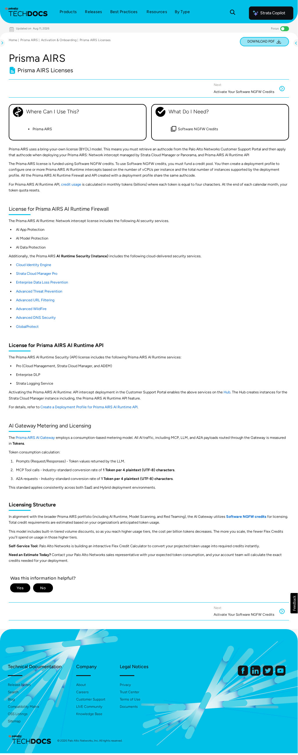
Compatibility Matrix (23, 707)
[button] (294, 603)
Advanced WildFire (31, 309)
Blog (11, 699)
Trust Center (129, 692)
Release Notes (19, 685)
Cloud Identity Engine (33, 265)
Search (13, 692)
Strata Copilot (272, 12)
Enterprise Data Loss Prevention (42, 282)
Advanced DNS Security (36, 317)
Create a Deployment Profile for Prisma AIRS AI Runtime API (89, 407)
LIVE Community (89, 707)
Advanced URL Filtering (35, 300)
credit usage (71, 184)
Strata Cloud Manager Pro (36, 273)
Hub (227, 392)
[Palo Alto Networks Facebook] (243, 674)
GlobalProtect (27, 326)
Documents (129, 707)
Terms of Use (130, 699)
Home (13, 40)
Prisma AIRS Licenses (95, 40)
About (81, 685)
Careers (82, 692)
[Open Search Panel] (232, 13)
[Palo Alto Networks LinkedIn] (255, 674)
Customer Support (90, 699)
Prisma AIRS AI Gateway (35, 437)
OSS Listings (18, 714)
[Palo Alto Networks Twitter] (268, 674)
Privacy (125, 685)
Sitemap (14, 721)
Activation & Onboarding (58, 40)
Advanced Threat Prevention (39, 291)
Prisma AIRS (29, 40)
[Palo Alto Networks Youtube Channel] (280, 674)
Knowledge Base (89, 714)
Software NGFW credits (246, 516)
